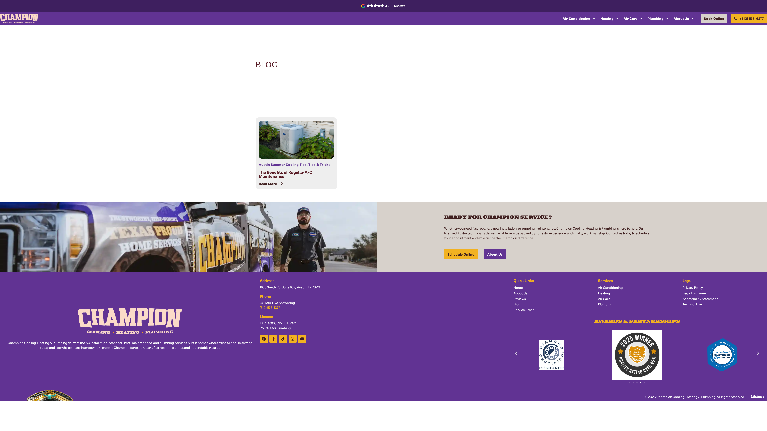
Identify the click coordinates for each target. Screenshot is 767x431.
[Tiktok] (283, 339)
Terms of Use (692, 304)
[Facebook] (264, 339)
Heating (607, 18)
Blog (517, 304)
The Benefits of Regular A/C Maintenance (285, 174)
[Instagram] (293, 339)
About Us (681, 18)
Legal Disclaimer (695, 293)
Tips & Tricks (319, 164)
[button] (383, 6)
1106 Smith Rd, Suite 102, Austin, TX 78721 (290, 287)
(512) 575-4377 (270, 307)
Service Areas (524, 309)
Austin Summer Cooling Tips (283, 164)
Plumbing (655, 18)
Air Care (631, 18)
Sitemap (757, 396)
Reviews (520, 298)
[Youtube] (302, 339)
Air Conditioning (576, 18)
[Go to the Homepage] (19, 18)
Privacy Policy (693, 287)
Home (518, 287)
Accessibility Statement (700, 298)
